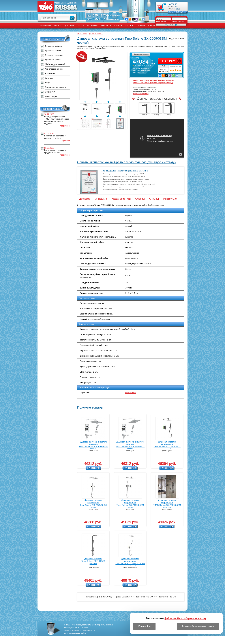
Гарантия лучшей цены (141, 70)
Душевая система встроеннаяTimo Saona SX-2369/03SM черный (167, 445)
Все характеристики (140, 94)
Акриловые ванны (54, 69)
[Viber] (136, 19)
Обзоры (140, 198)
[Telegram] (143, 19)
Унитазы (49, 78)
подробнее (65, 126)
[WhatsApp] (140, 19)
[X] (133, 19)
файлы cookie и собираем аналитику (185, 618)
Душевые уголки (53, 59)
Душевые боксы (53, 50)
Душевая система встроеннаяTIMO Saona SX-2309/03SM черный (167, 504)
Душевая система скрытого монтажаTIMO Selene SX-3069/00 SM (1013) (93, 445)
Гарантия (106, 26)
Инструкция (170, 198)
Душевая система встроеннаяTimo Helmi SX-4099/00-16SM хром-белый (130, 562)
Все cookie (144, 626)
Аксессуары (51, 96)
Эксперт (129, 26)
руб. (178, 8)
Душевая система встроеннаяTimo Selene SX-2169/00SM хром (130, 504)
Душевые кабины (53, 46)
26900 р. (169, 114)
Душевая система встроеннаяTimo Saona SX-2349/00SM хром (93, 504)
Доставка (69, 26)
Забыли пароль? (178, 21)
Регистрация (161, 21)
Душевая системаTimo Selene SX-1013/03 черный (93, 561)
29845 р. (144, 114)
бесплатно (145, 68)
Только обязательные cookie (198, 626)
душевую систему (118, 46)
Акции (80, 26)
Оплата (58, 26)
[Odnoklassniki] (130, 19)
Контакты (153, 26)
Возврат (118, 26)
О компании (45, 26)
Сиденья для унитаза (55, 87)
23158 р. (156, 114)
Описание (101, 198)
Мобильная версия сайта (75, 633)
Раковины (50, 73)
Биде (47, 82)
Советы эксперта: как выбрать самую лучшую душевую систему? (126, 162)
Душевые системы (54, 55)
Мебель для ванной (55, 64)
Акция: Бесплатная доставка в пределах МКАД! (153, 83)
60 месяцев (130, 392)
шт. (176, 6)
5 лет (142, 72)
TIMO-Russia (82, 34)
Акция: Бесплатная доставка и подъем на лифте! (153, 80)
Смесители (50, 92)
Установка (92, 26)
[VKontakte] (126, 19)
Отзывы (141, 26)
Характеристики (121, 198)
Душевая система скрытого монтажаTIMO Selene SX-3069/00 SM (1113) (130, 445)
